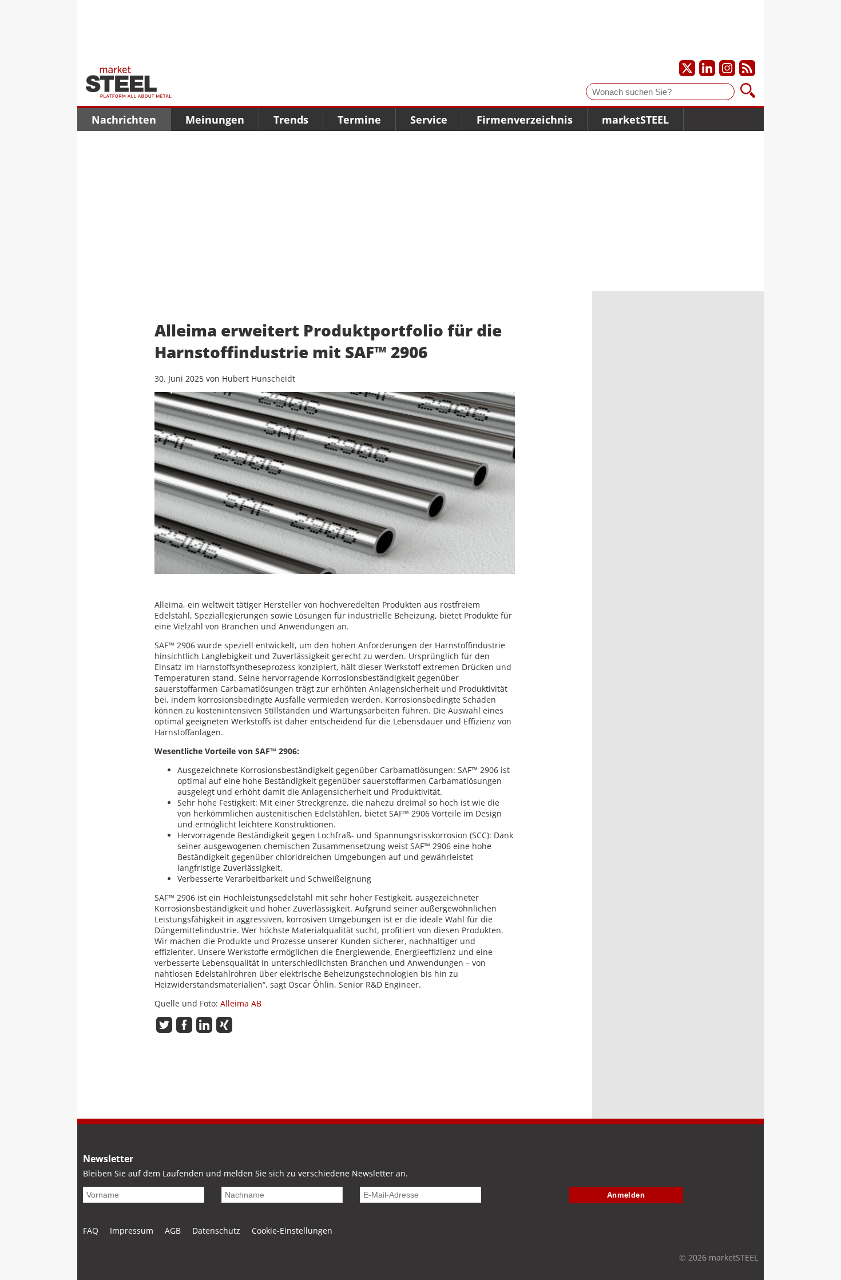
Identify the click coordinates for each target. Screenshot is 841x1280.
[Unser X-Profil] (687, 68)
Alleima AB (240, 1003)
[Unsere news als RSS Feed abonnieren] (747, 68)
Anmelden (626, 1195)
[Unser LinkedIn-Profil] (707, 68)
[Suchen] (747, 91)
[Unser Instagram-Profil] (727, 68)
